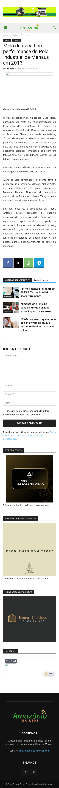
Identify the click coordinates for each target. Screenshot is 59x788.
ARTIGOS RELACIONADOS (18, 280)
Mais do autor (41, 280)
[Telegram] (39, 263)
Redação (10, 68)
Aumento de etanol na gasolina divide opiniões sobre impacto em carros (35, 307)
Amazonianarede (23, 665)
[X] (18, 263)
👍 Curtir (49, 673)
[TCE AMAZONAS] (29, 478)
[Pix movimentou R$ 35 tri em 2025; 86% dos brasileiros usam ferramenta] (11, 292)
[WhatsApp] (28, 263)
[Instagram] (34, 772)
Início (5, 35)
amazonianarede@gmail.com (34, 750)
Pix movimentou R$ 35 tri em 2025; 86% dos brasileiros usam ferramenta (37, 292)
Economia (25, 35)
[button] (5, 27)
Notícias (14, 35)
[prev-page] (5, 338)
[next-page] (10, 338)
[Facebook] (8, 263)
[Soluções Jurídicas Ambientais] (29, 575)
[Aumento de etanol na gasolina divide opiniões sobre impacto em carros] (11, 307)
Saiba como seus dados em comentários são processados (29, 435)
